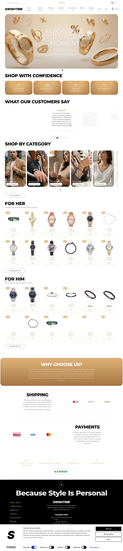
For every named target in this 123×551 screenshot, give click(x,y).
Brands (13, 521)
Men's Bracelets (33, 181)
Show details (94, 547)
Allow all (108, 529)
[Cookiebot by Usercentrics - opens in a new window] (11, 547)
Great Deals (15, 502)
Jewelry (13, 514)
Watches (14, 510)
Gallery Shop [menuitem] (40, 9)
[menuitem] (51, 9)
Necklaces (97, 181)
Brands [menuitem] (82, 8)
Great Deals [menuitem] (29, 9)
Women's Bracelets (78, 181)
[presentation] (8, 168)
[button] (7, 41)
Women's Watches (56, 181)
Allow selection (108, 534)
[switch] (51, 547)
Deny (108, 539)
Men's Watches (11, 181)
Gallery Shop (15, 506)
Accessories (15, 517)
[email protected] (63, 519)
